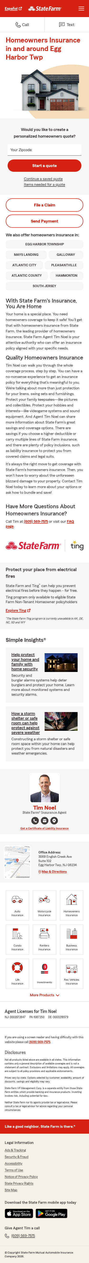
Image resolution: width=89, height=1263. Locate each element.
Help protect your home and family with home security (25, 661)
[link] (45, 8)
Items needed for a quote (44, 184)
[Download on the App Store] (19, 1213)
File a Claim (44, 205)
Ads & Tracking (15, 1150)
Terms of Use (14, 1170)
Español (11, 8)
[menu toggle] (81, 8)
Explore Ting (16, 610)
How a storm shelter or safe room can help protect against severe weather (25, 723)
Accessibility (13, 1163)
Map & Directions (54, 871)
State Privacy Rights (19, 1183)
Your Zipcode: (21, 150)
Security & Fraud (16, 1157)
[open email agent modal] (44, 821)
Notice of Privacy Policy (21, 1177)
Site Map (11, 1190)
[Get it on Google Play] (51, 1213)
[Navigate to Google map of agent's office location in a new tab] (54, 821)
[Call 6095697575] (35, 821)
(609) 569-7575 (36, 521)
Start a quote (44, 165)
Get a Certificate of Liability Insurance (44, 828)
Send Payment (44, 221)
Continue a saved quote (43, 179)
